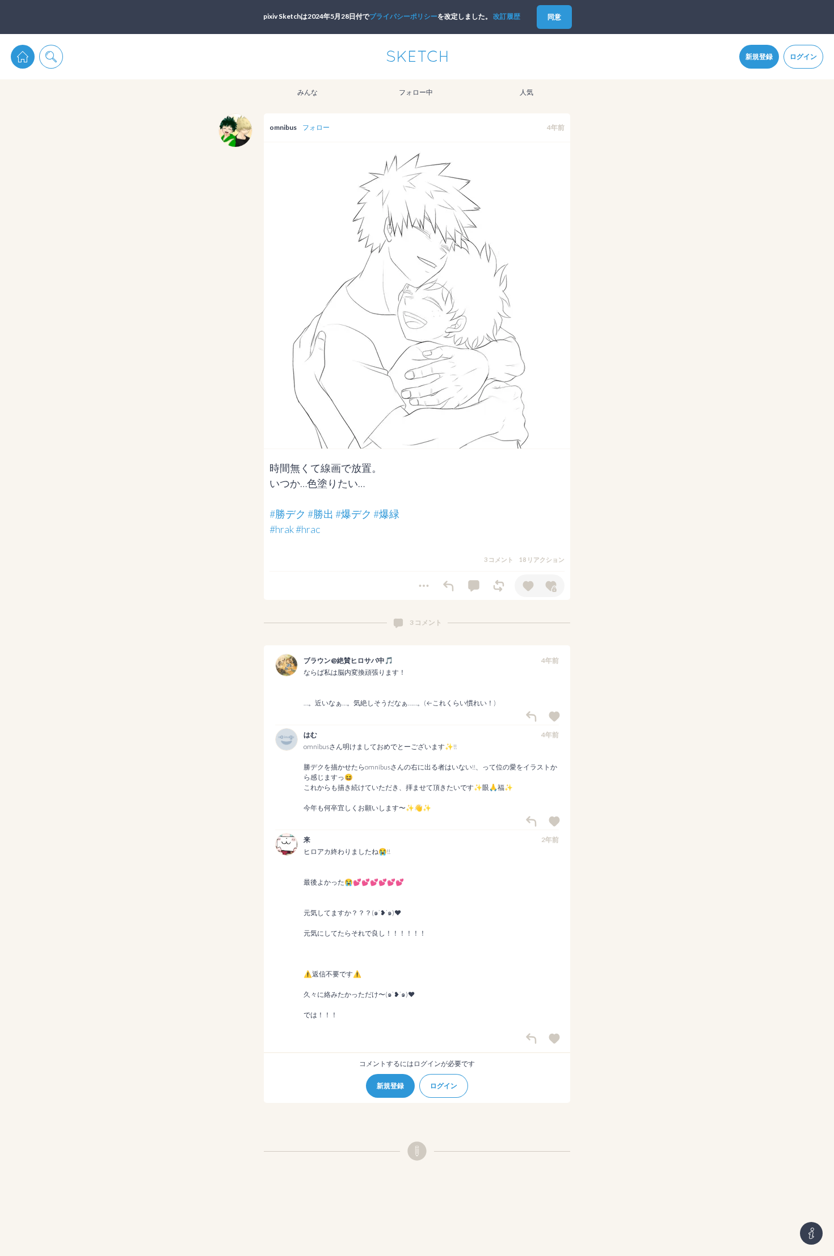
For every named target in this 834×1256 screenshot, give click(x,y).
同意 (554, 16)
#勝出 (321, 514)
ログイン (803, 56)
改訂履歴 (506, 16)
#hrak (281, 529)
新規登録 (759, 56)
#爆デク (353, 514)
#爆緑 (386, 514)
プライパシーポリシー (403, 16)
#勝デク (287, 514)
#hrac (308, 529)
